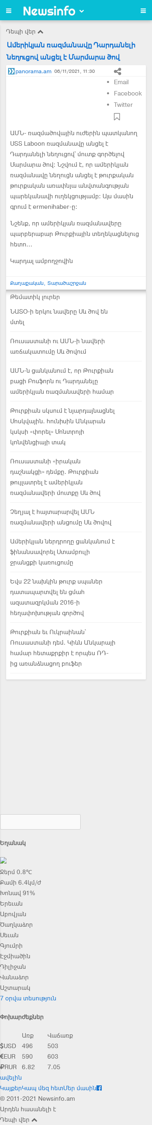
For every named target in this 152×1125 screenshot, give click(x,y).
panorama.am (33, 71)
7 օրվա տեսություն (28, 998)
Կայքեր (11, 1088)
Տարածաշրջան (66, 283)
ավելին (11, 1078)
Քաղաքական (27, 283)
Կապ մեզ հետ (42, 1088)
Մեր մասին (79, 1088)
